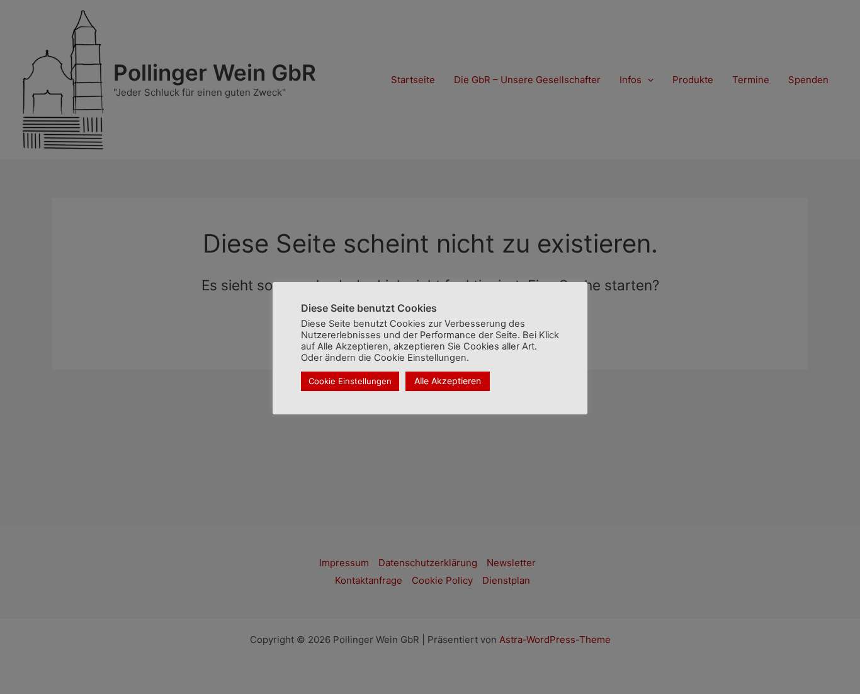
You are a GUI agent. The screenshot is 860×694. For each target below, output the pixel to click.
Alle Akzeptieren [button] (447, 380)
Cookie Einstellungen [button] (350, 381)
